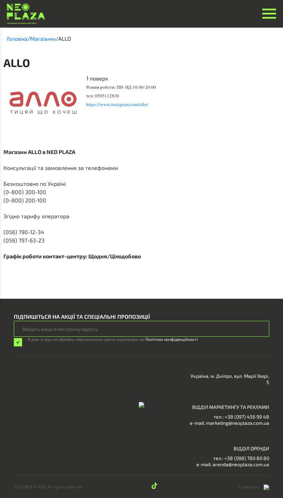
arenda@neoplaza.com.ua (241, 464)
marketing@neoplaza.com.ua (237, 423)
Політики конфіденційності (171, 339)
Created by (249, 486)
